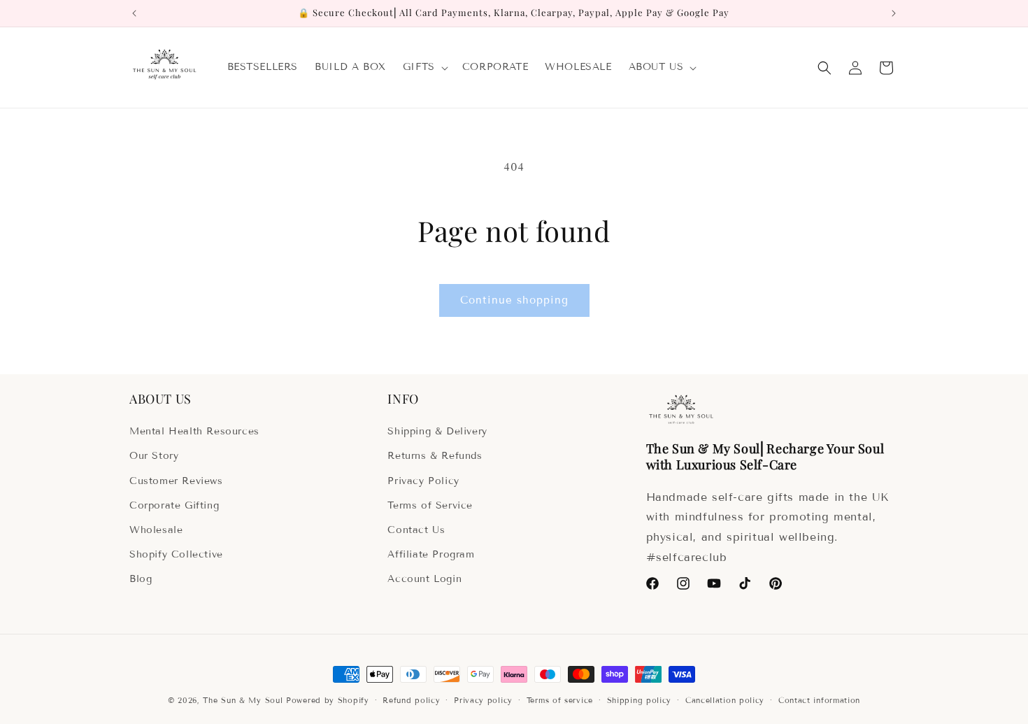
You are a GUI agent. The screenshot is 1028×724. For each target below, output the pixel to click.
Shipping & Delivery (437, 431)
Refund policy (411, 700)
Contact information (819, 700)
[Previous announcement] (134, 13)
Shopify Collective (176, 554)
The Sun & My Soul (243, 700)
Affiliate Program (430, 554)
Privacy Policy (423, 481)
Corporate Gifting (174, 505)
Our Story (153, 456)
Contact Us (416, 530)
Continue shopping (514, 300)
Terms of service (560, 700)
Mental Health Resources (194, 431)
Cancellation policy (724, 700)
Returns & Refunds (434, 456)
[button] (424, 67)
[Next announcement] (893, 13)
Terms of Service (430, 505)
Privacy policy (483, 700)
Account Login (424, 579)
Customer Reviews (176, 481)
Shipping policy (639, 700)
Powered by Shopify (327, 700)
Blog (140, 579)
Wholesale (156, 530)
